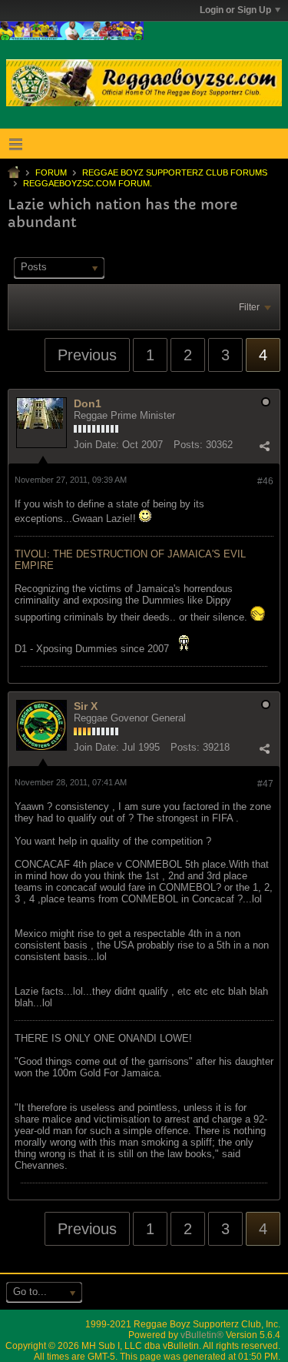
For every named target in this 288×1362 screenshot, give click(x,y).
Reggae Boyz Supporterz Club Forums (174, 172)
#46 (265, 481)
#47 (265, 783)
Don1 (87, 403)
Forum (51, 172)
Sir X (86, 706)
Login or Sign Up (235, 10)
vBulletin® (201, 1335)
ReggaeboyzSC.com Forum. (87, 183)
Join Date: (96, 444)
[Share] (264, 446)
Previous (87, 354)
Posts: (188, 444)
